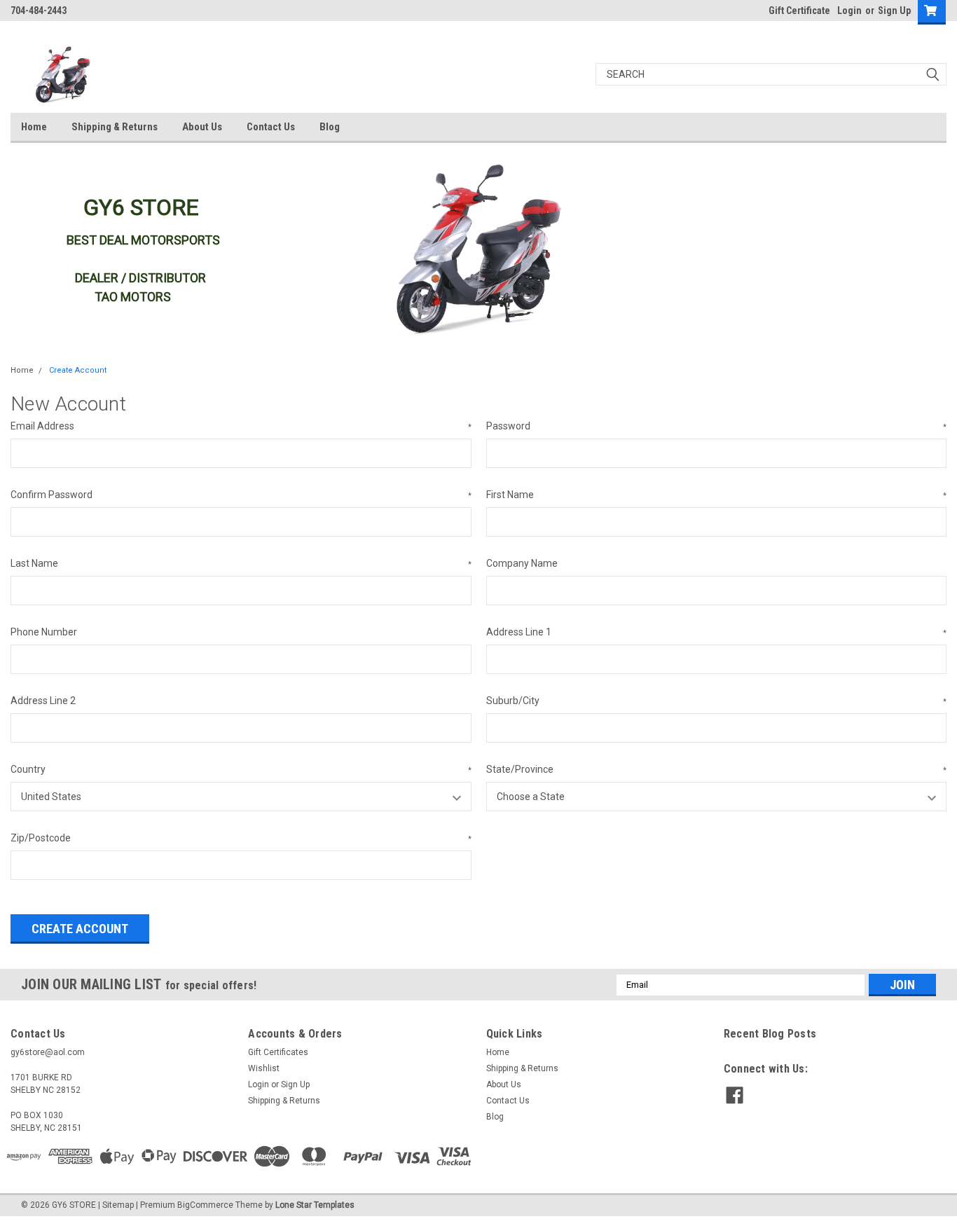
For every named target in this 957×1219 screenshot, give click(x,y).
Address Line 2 (43, 700)
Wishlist (264, 1068)
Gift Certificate (799, 10)
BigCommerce (205, 1205)
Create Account (77, 370)
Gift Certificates (278, 1052)
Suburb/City (716, 700)
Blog (329, 126)
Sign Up (894, 10)
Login (849, 10)
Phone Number (44, 632)
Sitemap (118, 1205)
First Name (716, 494)
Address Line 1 (716, 632)
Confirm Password (241, 494)
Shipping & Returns (114, 126)
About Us (202, 126)
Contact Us (271, 126)
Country (241, 769)
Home (34, 126)
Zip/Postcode (241, 837)
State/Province (716, 769)
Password (716, 426)
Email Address (241, 426)
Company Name (522, 563)
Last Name (241, 563)
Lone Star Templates (314, 1205)
